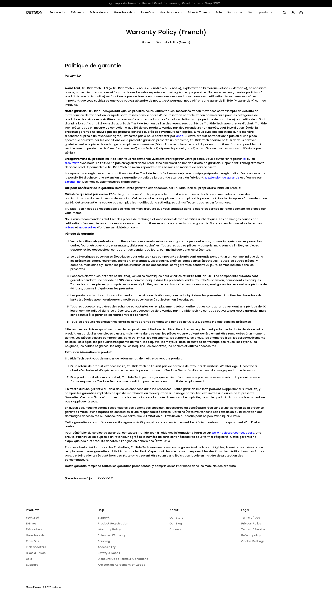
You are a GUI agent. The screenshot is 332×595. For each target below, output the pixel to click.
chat (179, 136)
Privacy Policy (251, 523)
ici (245, 159)
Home (146, 42)
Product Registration (113, 523)
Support (233, 12)
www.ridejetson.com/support (233, 433)
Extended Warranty (112, 535)
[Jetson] (34, 12)
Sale (219, 12)
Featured (56, 12)
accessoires (87, 227)
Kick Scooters (169, 12)
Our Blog (175, 523)
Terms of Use (250, 517)
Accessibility (107, 547)
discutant (72, 163)
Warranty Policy (109, 529)
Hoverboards (123, 12)
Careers (175, 529)
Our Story (176, 517)
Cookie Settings (252, 541)
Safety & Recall (109, 553)
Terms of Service (253, 529)
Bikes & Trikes (197, 12)
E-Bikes (76, 12)
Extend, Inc (73, 182)
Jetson (56, 587)
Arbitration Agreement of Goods (121, 565)
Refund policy (251, 535)
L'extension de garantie (222, 177)
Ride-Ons (147, 12)
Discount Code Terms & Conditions (123, 559)
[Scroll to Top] (325, 576)
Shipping (104, 541)
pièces (69, 227)
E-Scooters (98, 12)
